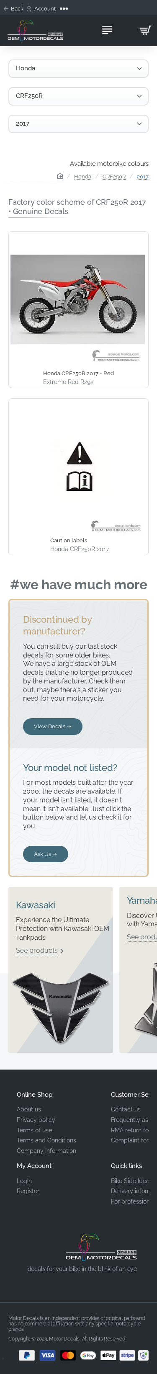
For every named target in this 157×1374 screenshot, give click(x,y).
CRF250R (114, 176)
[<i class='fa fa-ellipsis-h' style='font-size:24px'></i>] (64, 9)
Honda (82, 176)
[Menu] (107, 30)
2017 (143, 176)
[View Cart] (145, 30)
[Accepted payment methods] (78, 1355)
